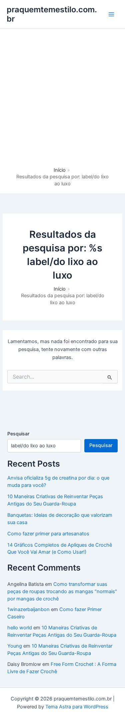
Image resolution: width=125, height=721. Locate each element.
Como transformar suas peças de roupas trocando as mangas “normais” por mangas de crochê (62, 591)
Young (14, 646)
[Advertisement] (62, 101)
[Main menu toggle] (111, 14)
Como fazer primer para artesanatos (48, 534)
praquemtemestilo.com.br (52, 14)
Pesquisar (18, 433)
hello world (19, 628)
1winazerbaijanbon (28, 609)
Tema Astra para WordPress (76, 707)
